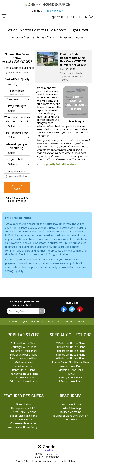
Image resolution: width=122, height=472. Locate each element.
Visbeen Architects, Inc (23, 423)
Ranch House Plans (23, 370)
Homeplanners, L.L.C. (23, 408)
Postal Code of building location (17, 68)
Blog (50, 321)
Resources (37, 321)
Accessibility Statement (67, 460)
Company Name (16, 171)
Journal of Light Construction (70, 415)
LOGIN (83, 17)
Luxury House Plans (71, 366)
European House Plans (23, 354)
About (69, 321)
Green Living (23, 404)
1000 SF (70, 373)
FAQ (59, 321)
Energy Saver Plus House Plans (70, 362)
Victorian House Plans (23, 381)
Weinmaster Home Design (23, 427)
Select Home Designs (23, 412)
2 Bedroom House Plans (70, 343)
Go (41, 311)
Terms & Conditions (42, 460)
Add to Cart (17, 187)
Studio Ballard (23, 419)
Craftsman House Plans (24, 351)
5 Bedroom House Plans (70, 354)
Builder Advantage (71, 408)
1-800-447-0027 (47, 10)
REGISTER (71, 17)
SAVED (59, 17)
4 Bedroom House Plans (70, 351)
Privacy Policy (22, 460)
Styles (23, 321)
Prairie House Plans (23, 366)
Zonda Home (70, 419)
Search (13, 321)
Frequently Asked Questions (59, 164)
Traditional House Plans (23, 373)
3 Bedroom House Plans (70, 347)
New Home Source (71, 404)
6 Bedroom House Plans (70, 358)
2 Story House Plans (71, 381)
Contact (81, 321)
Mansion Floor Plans (70, 370)
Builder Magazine (70, 412)
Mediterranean (24, 362)
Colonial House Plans (23, 343)
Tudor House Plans (23, 377)
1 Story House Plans (71, 377)
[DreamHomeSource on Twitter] (72, 309)
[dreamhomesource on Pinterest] (80, 309)
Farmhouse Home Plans (23, 358)
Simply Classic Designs (23, 415)
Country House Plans (23, 347)
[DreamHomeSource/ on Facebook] (64, 309)
